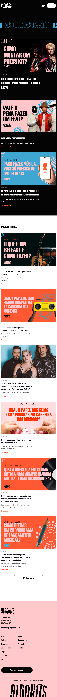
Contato (4, 655)
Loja (43, 5)
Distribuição (6, 647)
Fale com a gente (17, 670)
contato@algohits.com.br (11, 627)
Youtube (21, 644)
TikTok (21, 647)
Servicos (4, 644)
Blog (3, 659)
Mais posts (28, 578)
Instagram (22, 640)
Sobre (3, 640)
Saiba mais (4, 91)
